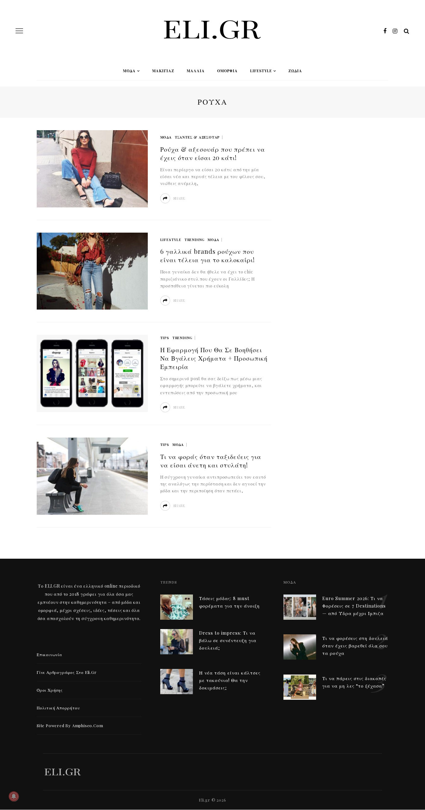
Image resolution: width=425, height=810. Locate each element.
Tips (164, 337)
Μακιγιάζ (163, 70)
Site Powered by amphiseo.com (70, 725)
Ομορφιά (227, 70)
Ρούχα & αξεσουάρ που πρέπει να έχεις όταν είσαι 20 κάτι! (212, 153)
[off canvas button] (19, 31)
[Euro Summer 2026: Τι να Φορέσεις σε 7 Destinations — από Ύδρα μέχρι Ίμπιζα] (299, 606)
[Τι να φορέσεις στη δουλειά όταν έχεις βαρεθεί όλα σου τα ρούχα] (299, 646)
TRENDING (194, 239)
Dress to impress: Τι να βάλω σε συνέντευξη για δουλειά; (227, 640)
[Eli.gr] (62, 771)
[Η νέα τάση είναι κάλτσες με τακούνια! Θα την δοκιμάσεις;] (176, 681)
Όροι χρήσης (50, 690)
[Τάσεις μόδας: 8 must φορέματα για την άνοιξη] (176, 606)
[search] (407, 30)
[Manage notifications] (14, 796)
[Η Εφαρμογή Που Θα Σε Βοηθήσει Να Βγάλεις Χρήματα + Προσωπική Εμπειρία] (92, 372)
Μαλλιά (196, 70)
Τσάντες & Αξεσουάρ (197, 137)
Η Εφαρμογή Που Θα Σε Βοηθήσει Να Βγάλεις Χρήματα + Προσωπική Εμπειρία (214, 358)
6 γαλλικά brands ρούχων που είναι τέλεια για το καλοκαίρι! (207, 255)
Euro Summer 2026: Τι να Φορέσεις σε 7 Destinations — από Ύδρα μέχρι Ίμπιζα (354, 605)
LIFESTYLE (261, 70)
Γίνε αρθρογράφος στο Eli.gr (67, 672)
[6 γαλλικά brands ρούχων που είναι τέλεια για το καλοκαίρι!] (92, 270)
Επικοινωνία (49, 654)
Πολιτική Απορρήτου (58, 707)
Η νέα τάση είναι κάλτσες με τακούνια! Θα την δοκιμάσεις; (229, 680)
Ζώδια (295, 70)
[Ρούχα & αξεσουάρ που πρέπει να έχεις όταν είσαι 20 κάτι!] (92, 168)
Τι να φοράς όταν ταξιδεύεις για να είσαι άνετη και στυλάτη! (210, 460)
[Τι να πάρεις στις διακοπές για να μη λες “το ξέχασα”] (299, 686)
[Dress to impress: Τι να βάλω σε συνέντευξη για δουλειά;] (176, 640)
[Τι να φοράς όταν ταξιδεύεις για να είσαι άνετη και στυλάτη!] (92, 475)
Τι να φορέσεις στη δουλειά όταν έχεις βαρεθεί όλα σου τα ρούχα (355, 645)
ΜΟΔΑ (129, 70)
